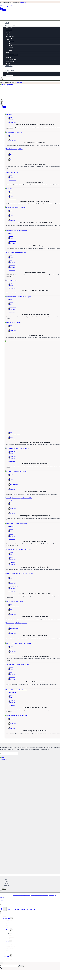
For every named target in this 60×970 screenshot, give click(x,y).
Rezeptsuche (6, 918)
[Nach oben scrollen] (1, 909)
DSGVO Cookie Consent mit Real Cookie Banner (20, 909)
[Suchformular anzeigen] (1, 78)
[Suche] (18, 753)
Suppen (8, 34)
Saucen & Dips (12, 122)
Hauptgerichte (10, 36)
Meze (10, 503)
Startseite (6, 879)
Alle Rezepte (9, 27)
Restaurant (9, 75)
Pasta (10, 609)
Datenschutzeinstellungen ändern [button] (21, 895)
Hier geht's (23, 2)
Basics (8, 63)
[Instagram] (1, 11)
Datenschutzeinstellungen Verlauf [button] (39, 895)
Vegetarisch (9, 57)
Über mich (8, 66)
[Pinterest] (3, 11)
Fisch (10, 154)
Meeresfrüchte (13, 54)
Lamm (10, 45)
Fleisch (8, 929)
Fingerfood (12, 151)
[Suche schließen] (1, 963)
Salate (8, 32)
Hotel (7, 72)
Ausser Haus (6, 956)
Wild (10, 50)
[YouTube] (5, 11)
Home (7, 23)
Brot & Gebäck (10, 61)
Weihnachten (12, 461)
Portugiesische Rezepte (14, 434)
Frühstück (11, 526)
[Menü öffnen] (1, 104)
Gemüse (11, 236)
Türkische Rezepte (13, 484)
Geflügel (11, 41)
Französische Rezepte (14, 628)
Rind (10, 43)
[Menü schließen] (0, 912)
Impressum (6, 885)
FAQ (6, 68)
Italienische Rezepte (14, 606)
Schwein (11, 47)
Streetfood (12, 702)
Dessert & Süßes (11, 59)
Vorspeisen (9, 30)
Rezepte (11, 119)
